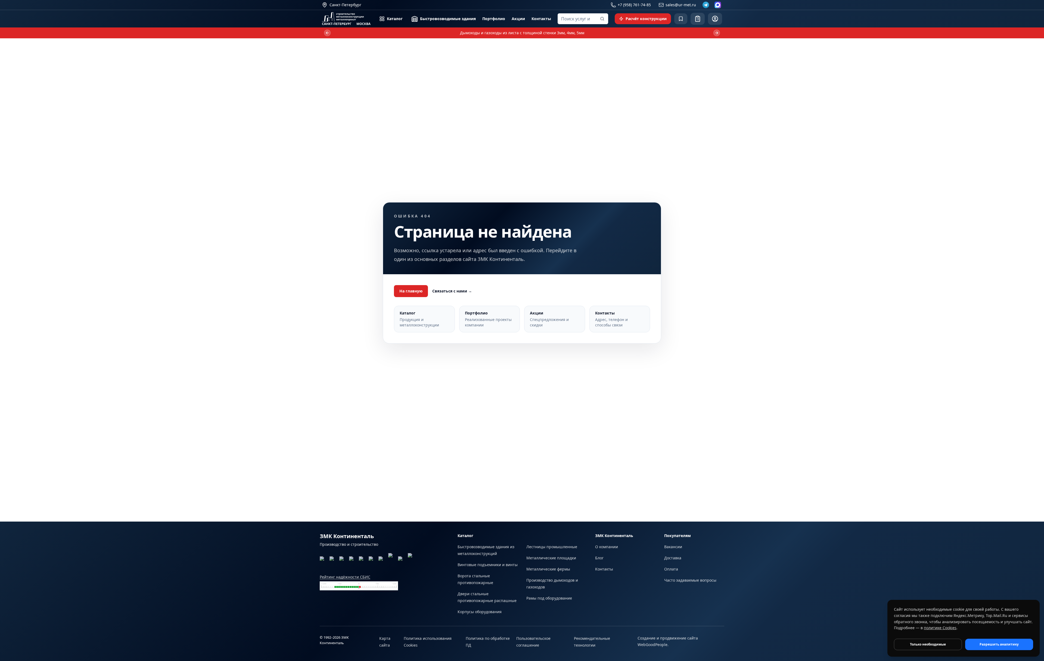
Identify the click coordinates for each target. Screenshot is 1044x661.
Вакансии (673, 546)
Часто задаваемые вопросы (690, 580)
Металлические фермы (548, 569)
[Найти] (602, 19)
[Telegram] (705, 5)
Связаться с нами (452, 291)
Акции (518, 18)
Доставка (672, 557)
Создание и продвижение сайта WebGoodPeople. (668, 641)
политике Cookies (940, 627)
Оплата (671, 569)
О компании (606, 546)
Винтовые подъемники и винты (488, 564)
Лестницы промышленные (551, 546)
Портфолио (493, 18)
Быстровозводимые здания (448, 18)
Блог (599, 557)
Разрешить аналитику (999, 644)
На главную (410, 291)
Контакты (541, 18)
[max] (717, 5)
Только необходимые (928, 644)
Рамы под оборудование (549, 598)
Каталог (395, 18)
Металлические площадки (551, 557)
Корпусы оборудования (480, 611)
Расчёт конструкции (646, 18)
